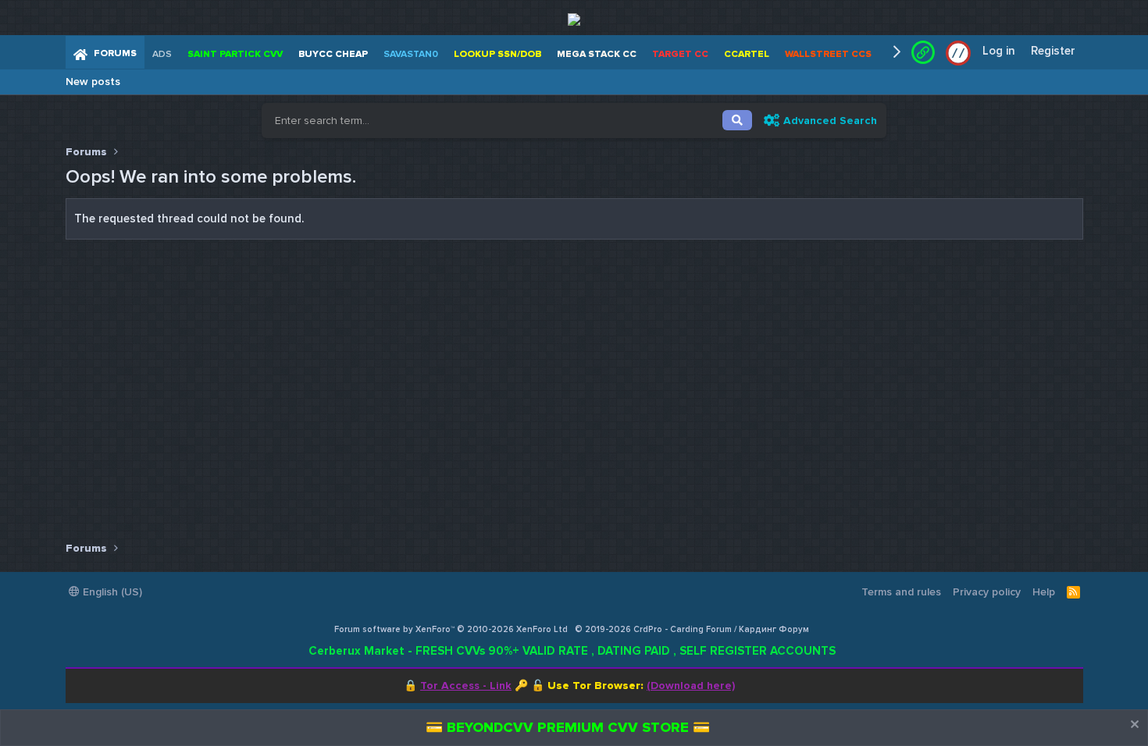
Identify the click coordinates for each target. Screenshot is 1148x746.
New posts (93, 81)
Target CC (680, 54)
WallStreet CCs (828, 54)
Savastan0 (410, 54)
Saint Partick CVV (235, 54)
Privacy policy (987, 592)
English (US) (111, 592)
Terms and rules (901, 592)
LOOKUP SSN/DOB (497, 54)
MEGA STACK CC (596, 54)
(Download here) (691, 685)
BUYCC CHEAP (333, 54)
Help (1043, 592)
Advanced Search (830, 120)
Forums (115, 53)
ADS (162, 54)
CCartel (746, 54)
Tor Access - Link (466, 685)
